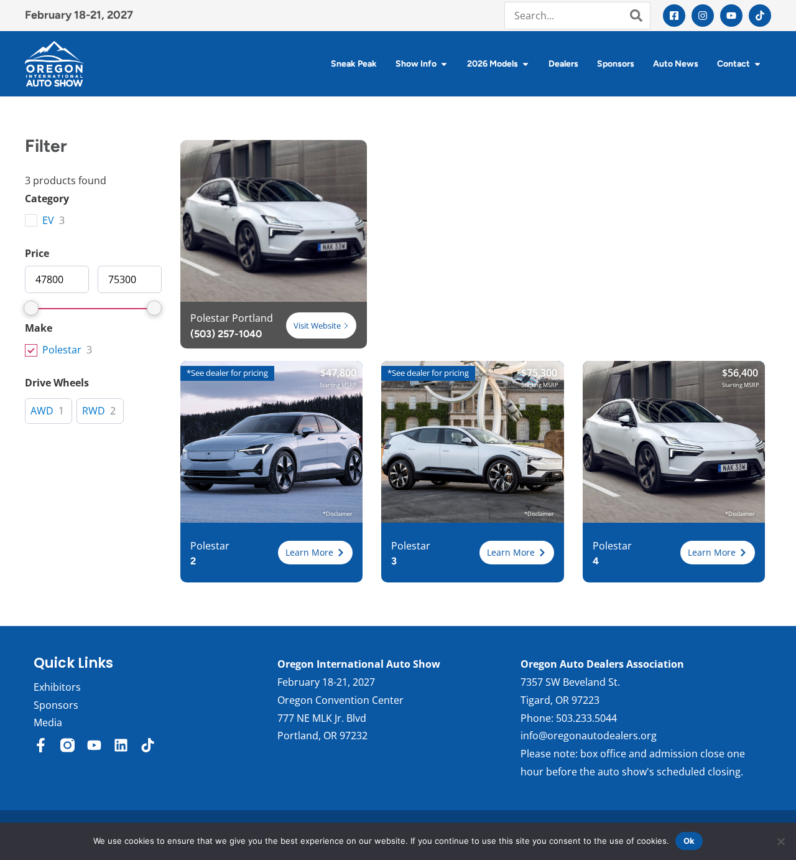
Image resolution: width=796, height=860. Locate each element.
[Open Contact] (757, 63)
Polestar (61, 350)
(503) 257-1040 (226, 334)
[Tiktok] (760, 15)
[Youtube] (731, 15)
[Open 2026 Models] (525, 63)
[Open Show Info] (444, 63)
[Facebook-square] (674, 15)
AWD (41, 411)
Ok (689, 841)
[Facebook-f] (41, 745)
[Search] (636, 15)
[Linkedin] (121, 745)
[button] (315, 552)
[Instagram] (703, 15)
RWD (93, 411)
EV (48, 220)
